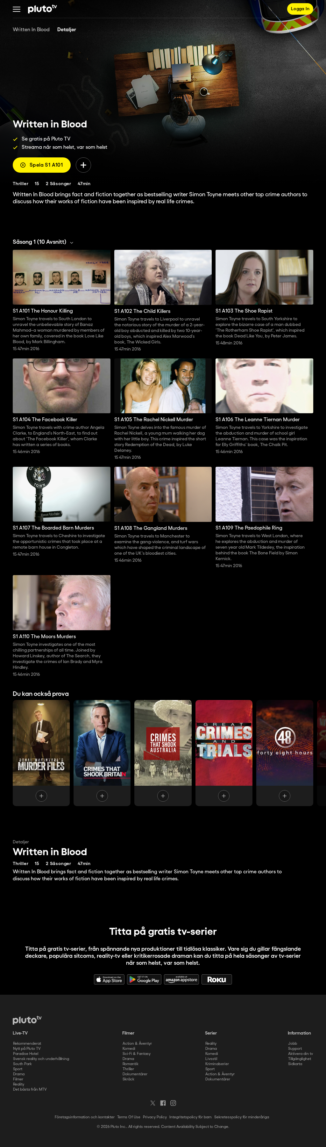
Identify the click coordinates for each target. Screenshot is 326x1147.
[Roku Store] (217, 979)
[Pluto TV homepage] (27, 1020)
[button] (16, 9)
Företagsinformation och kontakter (85, 1117)
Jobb (292, 1044)
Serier (211, 1033)
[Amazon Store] (181, 979)
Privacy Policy (155, 1117)
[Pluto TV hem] (42, 9)
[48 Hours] (284, 753)
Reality (18, 1084)
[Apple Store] (109, 979)
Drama (19, 1074)
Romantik (130, 1064)
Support (295, 1049)
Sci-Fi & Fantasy (137, 1054)
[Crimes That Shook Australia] (162, 753)
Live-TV (20, 1033)
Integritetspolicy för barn (190, 1117)
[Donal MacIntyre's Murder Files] (41, 753)
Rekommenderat (27, 1044)
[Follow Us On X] (153, 1103)
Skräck (128, 1079)
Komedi (129, 1049)
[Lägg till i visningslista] (83, 165)
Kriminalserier (217, 1064)
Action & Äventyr (137, 1044)
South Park (22, 1064)
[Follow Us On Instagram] (173, 1103)
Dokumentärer (135, 1074)
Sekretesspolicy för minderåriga (241, 1117)
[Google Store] (144, 979)
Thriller (128, 1069)
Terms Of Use (128, 1117)
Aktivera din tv (300, 1054)
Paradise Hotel (25, 1054)
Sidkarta (295, 1064)
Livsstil (211, 1059)
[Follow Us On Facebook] (163, 1103)
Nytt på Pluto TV (27, 1049)
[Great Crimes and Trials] (223, 753)
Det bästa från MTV (30, 1089)
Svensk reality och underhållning (41, 1059)
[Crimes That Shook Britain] (102, 753)
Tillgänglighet (299, 1059)
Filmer (18, 1079)
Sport (17, 1069)
